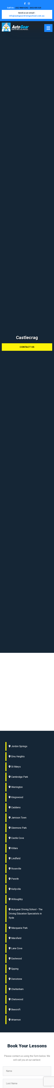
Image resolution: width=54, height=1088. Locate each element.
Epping (14, 968)
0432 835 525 (35, 8)
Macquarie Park (19, 928)
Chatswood (17, 999)
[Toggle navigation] (48, 28)
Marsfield (16, 938)
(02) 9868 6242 (21, 8)
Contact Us (27, 347)
